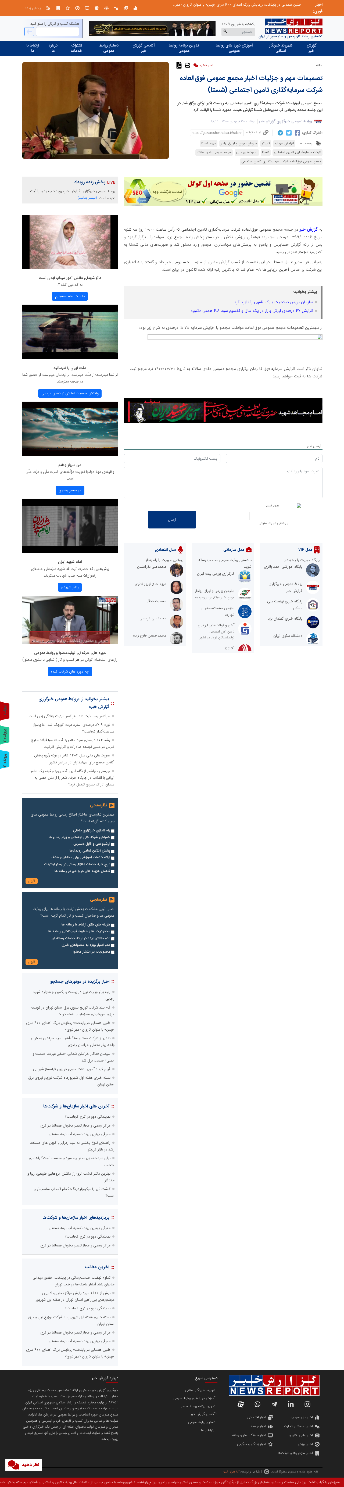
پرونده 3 (5, 760)
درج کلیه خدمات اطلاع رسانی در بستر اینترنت (77, 864)
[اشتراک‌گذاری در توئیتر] (288, 132)
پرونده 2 (5, 735)
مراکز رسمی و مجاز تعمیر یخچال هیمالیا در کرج (75, 1125)
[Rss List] (48, 8)
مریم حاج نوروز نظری (150, 584)
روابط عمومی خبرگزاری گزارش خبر (285, 121)
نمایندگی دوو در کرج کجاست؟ (278, 5)
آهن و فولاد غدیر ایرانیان (216, 625)
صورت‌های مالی (246, 152)
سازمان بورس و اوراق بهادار (239, 143)
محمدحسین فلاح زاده (149, 635)
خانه (319, 65)
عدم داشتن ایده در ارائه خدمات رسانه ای (81, 938)
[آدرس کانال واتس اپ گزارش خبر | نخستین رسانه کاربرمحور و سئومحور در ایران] (257, 1404)
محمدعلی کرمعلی (152, 618)
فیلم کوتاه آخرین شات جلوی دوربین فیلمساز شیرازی (71, 1069)
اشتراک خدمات (76, 48)
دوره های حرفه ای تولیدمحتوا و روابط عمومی (70, 653)
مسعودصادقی (155, 601)
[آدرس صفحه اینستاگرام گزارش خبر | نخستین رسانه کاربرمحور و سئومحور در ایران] (307, 1404)
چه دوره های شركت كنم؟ (70, 671)
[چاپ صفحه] (187, 65)
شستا (265, 152)
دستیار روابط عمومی (109, 48)
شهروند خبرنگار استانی (280, 48)
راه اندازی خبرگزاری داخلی (91, 830)
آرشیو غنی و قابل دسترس (91, 844)
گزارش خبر (312, 48)
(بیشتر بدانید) (87, 197)
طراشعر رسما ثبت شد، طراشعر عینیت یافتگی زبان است (69, 716)
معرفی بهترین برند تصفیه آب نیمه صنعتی (79, 1134)
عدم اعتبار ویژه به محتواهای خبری (86, 945)
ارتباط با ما (32, 48)
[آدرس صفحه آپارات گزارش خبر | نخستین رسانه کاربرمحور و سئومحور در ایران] (240, 1404)
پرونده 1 (5, 711)
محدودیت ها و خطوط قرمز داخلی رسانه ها (79, 931)
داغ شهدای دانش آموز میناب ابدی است (70, 278)
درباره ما (53, 48)
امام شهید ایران (70, 562)
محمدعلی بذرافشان (151, 567)
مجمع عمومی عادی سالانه (214, 152)
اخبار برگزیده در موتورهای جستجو (79, 981)
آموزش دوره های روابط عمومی (234, 48)
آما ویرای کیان (231, 1471)
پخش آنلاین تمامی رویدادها (90, 850)
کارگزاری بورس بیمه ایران (215, 574)
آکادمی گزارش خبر (143, 48)
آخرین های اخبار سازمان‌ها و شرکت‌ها (76, 1106)
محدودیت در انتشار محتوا (91, 952)
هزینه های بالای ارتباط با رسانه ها (86, 924)
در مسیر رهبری (70, 490)
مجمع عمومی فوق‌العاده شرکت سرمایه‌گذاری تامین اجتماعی (281, 161)
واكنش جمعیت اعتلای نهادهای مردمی (70, 393)
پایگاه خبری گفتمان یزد (285, 618)
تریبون (229, 647)
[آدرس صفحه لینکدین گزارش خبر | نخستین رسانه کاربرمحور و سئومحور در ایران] (290, 1404)
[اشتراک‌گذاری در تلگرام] (279, 132)
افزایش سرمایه (284, 143)
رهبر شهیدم (70, 587)
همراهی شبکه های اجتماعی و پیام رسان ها (79, 837)
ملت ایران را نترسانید (69, 368)
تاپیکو (265, 143)
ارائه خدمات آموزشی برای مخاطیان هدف (80, 857)
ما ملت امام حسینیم (70, 296)
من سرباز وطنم (69, 465)
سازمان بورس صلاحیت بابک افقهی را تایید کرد (273, 302)
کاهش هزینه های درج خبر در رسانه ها (82, 871)
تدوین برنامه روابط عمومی (184, 48)
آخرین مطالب (97, 1267)
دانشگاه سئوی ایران (287, 636)
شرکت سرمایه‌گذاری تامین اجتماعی (297, 152)
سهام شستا (208, 143)
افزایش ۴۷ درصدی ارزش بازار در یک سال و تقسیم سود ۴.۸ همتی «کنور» (252, 311)
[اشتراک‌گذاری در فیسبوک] (296, 132)
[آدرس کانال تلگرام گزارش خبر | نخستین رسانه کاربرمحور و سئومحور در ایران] (274, 1404)
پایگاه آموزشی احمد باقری (283, 567)
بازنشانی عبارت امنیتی (273, 523)
